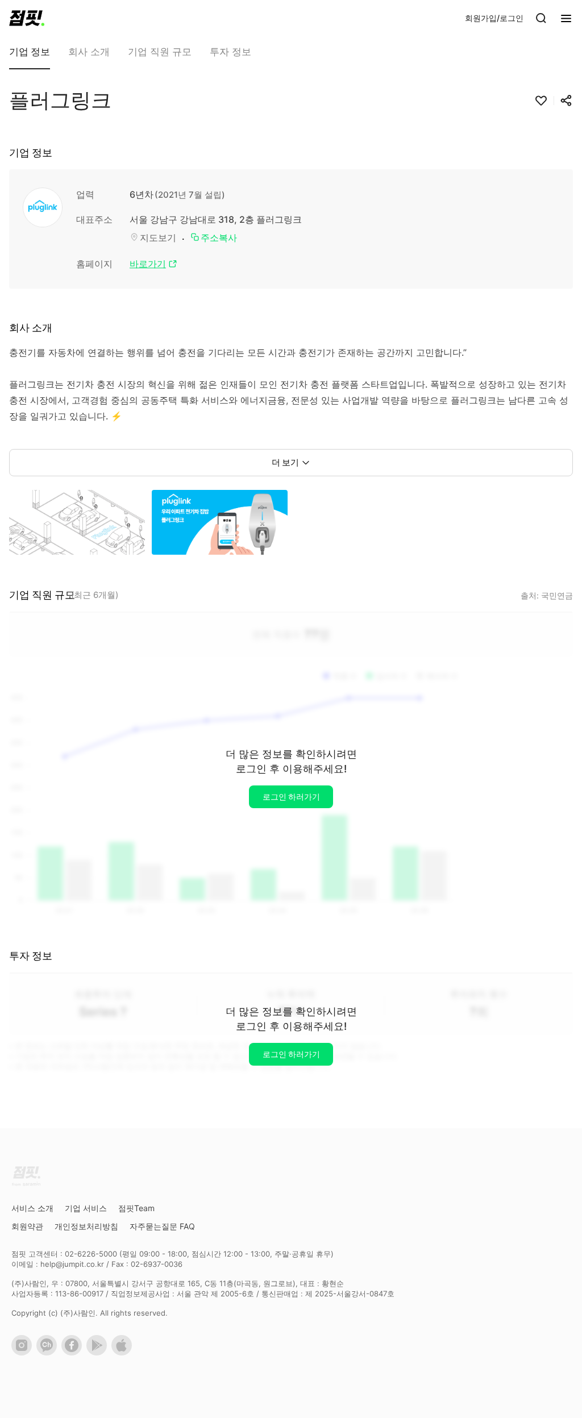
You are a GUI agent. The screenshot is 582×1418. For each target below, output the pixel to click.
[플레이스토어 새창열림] (98, 1352)
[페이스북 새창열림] (73, 1352)
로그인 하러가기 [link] (291, 796)
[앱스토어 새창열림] (123, 1352)
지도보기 (158, 237)
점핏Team (136, 1208)
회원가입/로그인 (494, 18)
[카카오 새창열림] (48, 1352)
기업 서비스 (86, 1208)
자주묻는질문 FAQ (162, 1226)
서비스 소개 (32, 1208)
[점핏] (26, 18)
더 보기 (285, 462)
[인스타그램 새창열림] (23, 1352)
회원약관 (27, 1226)
